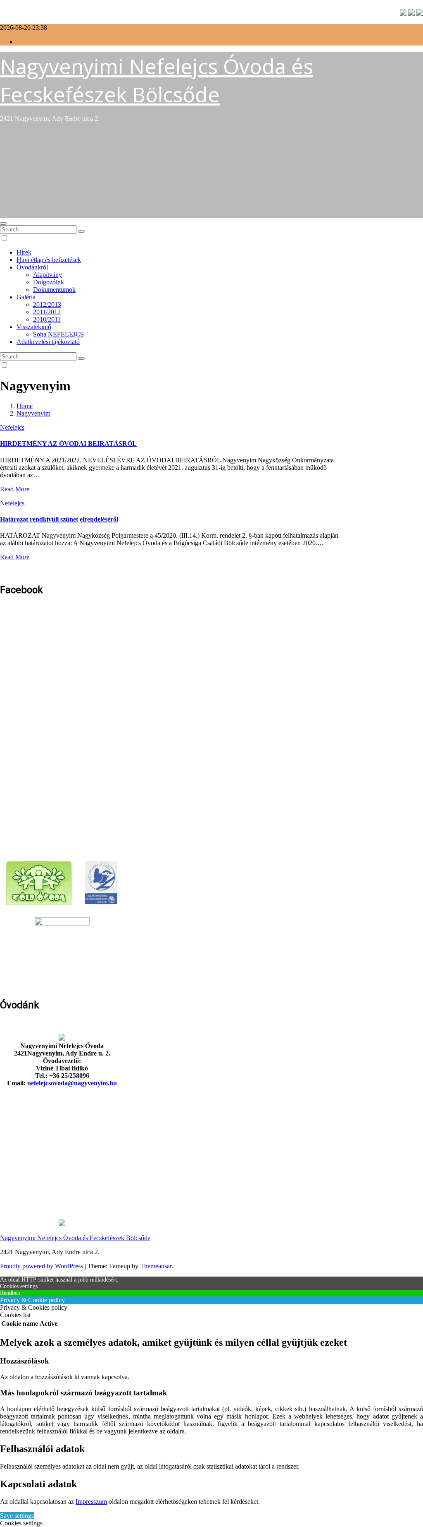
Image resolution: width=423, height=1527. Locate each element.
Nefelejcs (12, 427)
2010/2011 (47, 319)
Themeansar (155, 1266)
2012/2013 (47, 304)
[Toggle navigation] (3, 223)
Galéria (26, 297)
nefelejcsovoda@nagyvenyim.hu (72, 1083)
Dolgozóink (48, 282)
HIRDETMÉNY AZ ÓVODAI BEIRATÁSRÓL (68, 443)
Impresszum (91, 1501)
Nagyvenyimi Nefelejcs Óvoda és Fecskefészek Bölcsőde (156, 80)
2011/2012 (47, 311)
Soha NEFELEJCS (58, 334)
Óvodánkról (32, 267)
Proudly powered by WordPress (42, 1266)
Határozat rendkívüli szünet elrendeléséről (59, 519)
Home (25, 405)
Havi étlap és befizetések (49, 259)
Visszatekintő (34, 326)
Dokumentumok (54, 289)
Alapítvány (47, 274)
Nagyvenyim (33, 413)
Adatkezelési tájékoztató (48, 341)
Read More (14, 489)
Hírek (24, 252)
